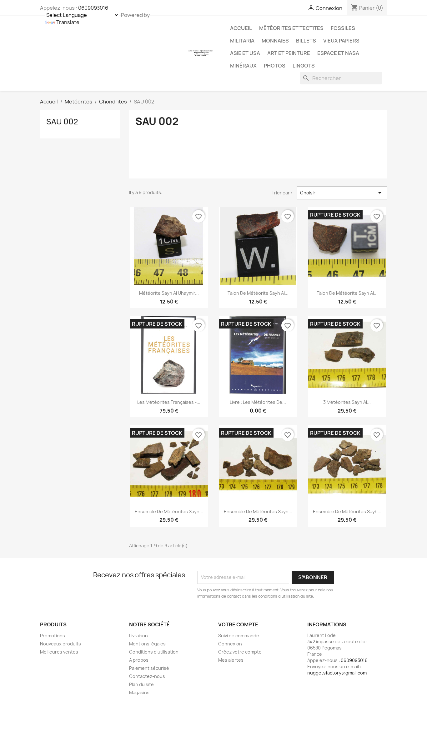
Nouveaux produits (60, 644)
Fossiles (343, 28)
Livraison (138, 636)
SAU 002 (62, 121)
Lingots (304, 65)
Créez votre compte (240, 652)
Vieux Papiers (341, 40)
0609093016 (93, 7)
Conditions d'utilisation (153, 652)
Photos (274, 65)
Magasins (139, 692)
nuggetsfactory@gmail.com (337, 673)
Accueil (241, 28)
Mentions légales (147, 644)
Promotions (52, 636)
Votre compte (238, 624)
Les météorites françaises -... (168, 402)
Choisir (342, 193)
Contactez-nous (147, 676)
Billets (306, 40)
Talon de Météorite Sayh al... (258, 293)
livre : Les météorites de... (258, 402)
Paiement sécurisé (149, 668)
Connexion (230, 644)
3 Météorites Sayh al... (347, 402)
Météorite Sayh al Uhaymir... (169, 293)
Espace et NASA (338, 53)
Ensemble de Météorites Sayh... (169, 511)
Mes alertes (231, 660)
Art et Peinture (288, 53)
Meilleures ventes (59, 652)
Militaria (242, 40)
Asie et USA (245, 53)
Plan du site (141, 684)
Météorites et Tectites (291, 28)
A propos (138, 660)
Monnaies (275, 40)
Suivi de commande (238, 636)
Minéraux (243, 65)
